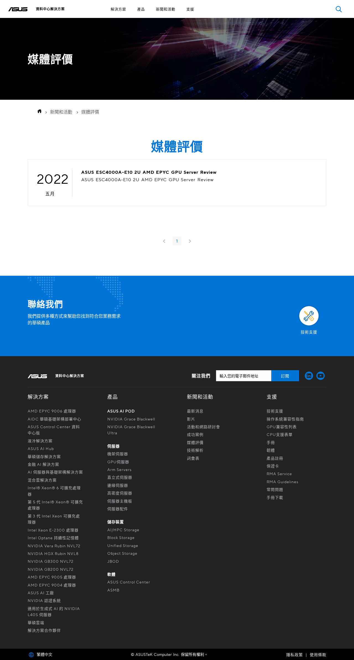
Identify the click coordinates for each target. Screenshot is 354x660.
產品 (141, 9)
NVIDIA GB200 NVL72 (51, 569)
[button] (338, 9)
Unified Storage (123, 545)
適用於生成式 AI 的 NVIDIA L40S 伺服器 (54, 611)
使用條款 (318, 654)
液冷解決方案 (40, 440)
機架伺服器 (117, 453)
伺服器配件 (117, 508)
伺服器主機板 (119, 500)
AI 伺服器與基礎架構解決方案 (55, 471)
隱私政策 (294, 654)
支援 (190, 9)
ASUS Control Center (128, 581)
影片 (191, 418)
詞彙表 (193, 458)
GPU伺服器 (118, 461)
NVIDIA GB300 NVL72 (51, 561)
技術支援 (275, 410)
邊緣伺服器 (117, 485)
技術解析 (195, 450)
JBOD (113, 561)
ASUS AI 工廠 (41, 592)
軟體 (111, 574)
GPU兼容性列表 (282, 426)
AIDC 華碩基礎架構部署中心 (54, 418)
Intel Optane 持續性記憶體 (53, 537)
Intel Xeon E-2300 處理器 (53, 529)
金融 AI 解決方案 (43, 464)
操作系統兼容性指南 (285, 418)
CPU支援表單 (280, 434)
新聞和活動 (165, 9)
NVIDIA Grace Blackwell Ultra (131, 429)
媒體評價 (195, 442)
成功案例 (195, 434)
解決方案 (118, 9)
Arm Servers (119, 469)
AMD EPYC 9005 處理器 (52, 576)
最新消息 (195, 410)
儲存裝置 (115, 521)
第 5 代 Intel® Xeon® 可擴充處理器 (55, 504)
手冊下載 (275, 497)
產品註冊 (275, 458)
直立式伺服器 (119, 477)
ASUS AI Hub (41, 448)
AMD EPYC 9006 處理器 (52, 410)
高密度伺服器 (119, 492)
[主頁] (38, 112)
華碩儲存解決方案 (44, 456)
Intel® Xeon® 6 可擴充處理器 (54, 490)
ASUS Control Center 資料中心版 (54, 429)
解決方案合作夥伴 (44, 630)
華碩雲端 (36, 622)
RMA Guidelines (282, 481)
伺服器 (113, 445)
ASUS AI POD (121, 410)
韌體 (271, 450)
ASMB (113, 589)
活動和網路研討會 (203, 426)
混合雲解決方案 (42, 479)
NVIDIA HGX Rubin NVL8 (53, 553)
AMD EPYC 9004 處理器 (52, 584)
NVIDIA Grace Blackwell (131, 418)
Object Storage (123, 553)
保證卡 (273, 465)
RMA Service (279, 473)
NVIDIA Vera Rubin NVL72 (54, 545)
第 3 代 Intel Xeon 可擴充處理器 (54, 518)
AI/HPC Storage (123, 529)
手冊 (271, 442)
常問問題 (275, 489)
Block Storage (121, 537)
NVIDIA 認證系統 (44, 600)
